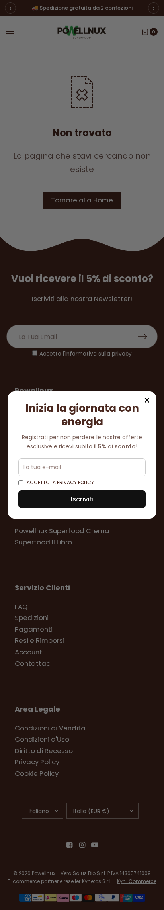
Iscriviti (82, 499)
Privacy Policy (75, 482)
